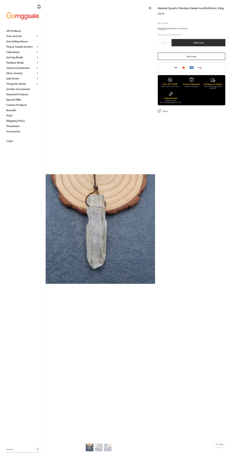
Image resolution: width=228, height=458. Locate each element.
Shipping (162, 28)
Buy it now (192, 56)
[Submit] (37, 449)
